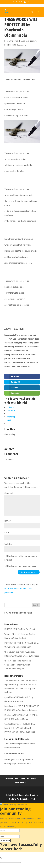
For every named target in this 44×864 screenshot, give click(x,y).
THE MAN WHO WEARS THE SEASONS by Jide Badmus (20, 688)
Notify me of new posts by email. (21, 566)
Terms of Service (28, 778)
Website (8, 544)
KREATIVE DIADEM (13, 41)
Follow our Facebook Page (18, 612)
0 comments (21, 45)
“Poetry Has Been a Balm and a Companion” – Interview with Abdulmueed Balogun (17, 664)
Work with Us (21, 782)
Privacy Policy (11, 778)
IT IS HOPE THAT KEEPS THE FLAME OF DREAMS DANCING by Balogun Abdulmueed (20, 728)
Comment (9, 493)
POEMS (13, 45)
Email (7, 532)
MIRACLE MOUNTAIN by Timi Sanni (19, 629)
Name (7, 520)
